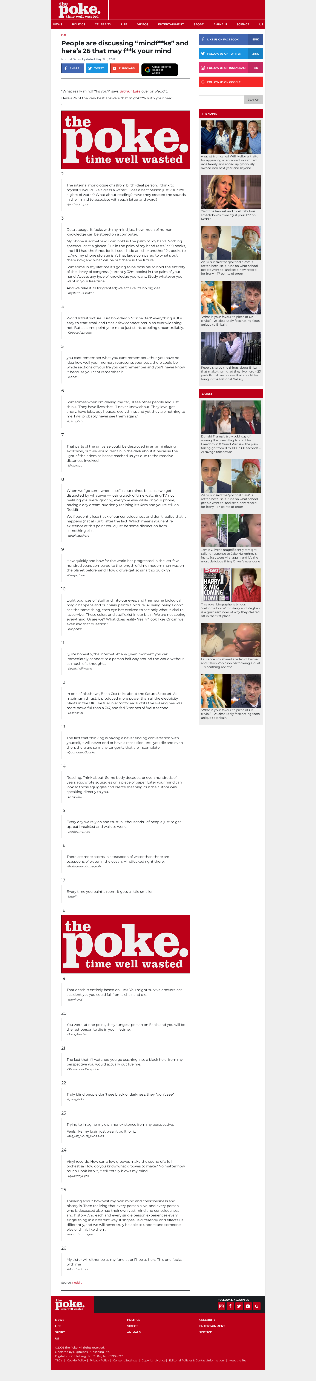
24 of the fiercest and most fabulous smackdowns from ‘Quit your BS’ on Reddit (228, 215)
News (57, 24)
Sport (199, 24)
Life (124, 24)
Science (243, 24)
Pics (63, 35)
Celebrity (103, 24)
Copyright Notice (154, 1360)
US (261, 24)
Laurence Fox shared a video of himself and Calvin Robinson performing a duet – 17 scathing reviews (230, 663)
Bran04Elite (130, 91)
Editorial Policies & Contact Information (196, 1360)
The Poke (79, 10)
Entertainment (171, 24)
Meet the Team (239, 1360)
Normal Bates (71, 59)
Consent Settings (125, 1360)
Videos (142, 24)
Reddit (77, 1282)
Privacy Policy (99, 1360)
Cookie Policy (76, 1360)
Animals (220, 24)
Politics (78, 24)
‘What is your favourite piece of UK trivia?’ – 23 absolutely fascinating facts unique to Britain (230, 320)
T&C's (58, 1360)
